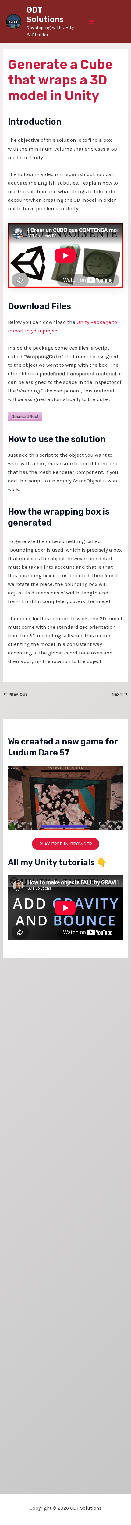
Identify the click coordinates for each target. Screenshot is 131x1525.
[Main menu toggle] (91, 22)
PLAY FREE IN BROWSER (65, 844)
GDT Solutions (45, 14)
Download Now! (25, 416)
